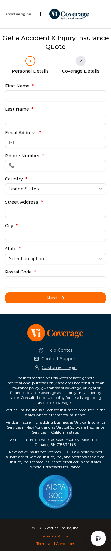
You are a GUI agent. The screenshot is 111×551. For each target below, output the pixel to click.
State (13, 249)
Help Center (59, 350)
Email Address (23, 132)
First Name (19, 86)
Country (16, 179)
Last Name (19, 109)
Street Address (24, 202)
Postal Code (20, 272)
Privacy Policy (55, 536)
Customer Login (59, 367)
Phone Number (24, 156)
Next (52, 298)
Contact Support (59, 359)
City (11, 225)
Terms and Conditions (55, 543)
